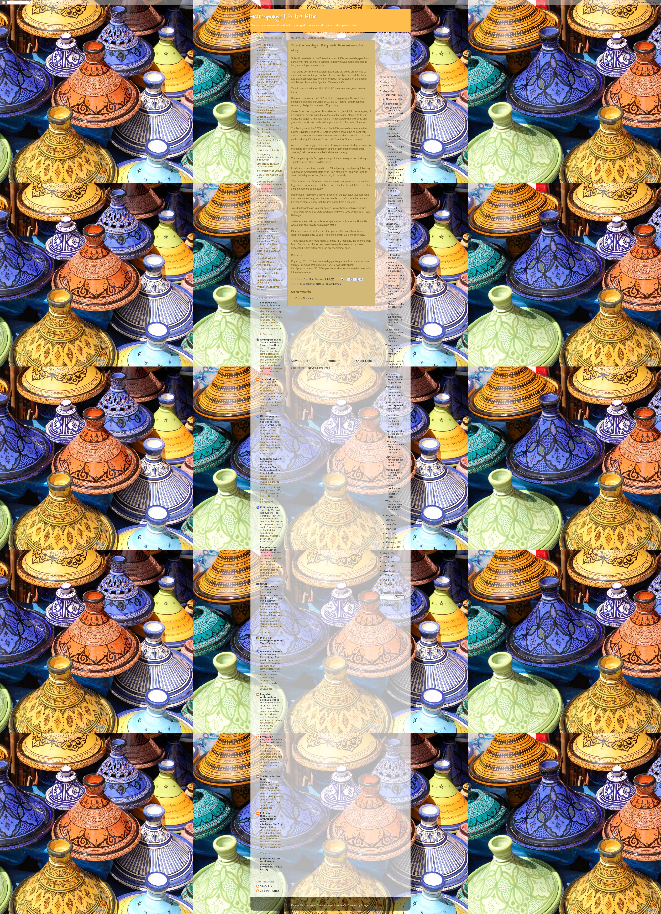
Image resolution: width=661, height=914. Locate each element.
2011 (386, 571)
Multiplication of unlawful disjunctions (270, 551)
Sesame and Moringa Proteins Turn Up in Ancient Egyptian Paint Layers (270, 346)
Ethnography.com (270, 459)
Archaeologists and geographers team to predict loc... (394, 392)
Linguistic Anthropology (268, 695)
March (390, 538)
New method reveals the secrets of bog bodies (394, 137)
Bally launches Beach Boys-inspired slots (271, 741)
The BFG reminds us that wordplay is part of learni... (394, 491)
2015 (386, 552)
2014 (386, 557)
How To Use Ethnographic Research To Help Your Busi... (393, 320)
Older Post (364, 361)
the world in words (271, 651)
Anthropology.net (270, 339)
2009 (386, 580)
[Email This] (348, 279)
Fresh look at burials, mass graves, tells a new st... (394, 199)
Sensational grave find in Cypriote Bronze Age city (393, 229)
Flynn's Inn (266, 737)
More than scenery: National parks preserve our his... (394, 304)
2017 (386, 86)
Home (332, 361)
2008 (386, 584)
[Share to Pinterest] (361, 279)
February (391, 542)
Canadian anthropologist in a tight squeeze (394, 160)
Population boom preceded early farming (394, 278)
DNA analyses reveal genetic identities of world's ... (394, 461)
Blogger (365, 905)
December (392, 95)
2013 (386, 561)
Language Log (268, 547)
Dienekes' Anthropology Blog (271, 639)
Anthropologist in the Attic (283, 17)
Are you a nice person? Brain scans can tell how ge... (394, 111)
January (391, 547)
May (388, 529)
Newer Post (299, 361)
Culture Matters (269, 507)
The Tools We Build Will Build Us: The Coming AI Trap (270, 513)
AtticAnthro (266, 886)
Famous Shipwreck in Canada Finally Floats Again (394, 266)
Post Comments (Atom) (318, 367)
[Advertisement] (331, 332)
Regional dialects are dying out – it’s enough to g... (394, 365)
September (392, 103)
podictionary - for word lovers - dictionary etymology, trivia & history (271, 864)
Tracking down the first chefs (394, 256)
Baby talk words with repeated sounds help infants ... (394, 406)
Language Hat (268, 302)
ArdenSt (341, 905)
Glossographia (268, 416)
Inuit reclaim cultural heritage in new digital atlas (392, 421)
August (390, 515)
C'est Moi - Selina (269, 891)
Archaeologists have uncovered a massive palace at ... (393, 245)
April (389, 533)
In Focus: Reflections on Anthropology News (268, 817)
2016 (386, 91)
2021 (386, 81)
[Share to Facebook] (358, 279)
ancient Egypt (307, 284)
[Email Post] (341, 279)
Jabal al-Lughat (269, 379)
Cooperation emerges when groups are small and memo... (394, 335)
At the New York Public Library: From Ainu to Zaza (270, 657)
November (392, 99)
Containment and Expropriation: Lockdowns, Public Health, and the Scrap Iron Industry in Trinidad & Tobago (271, 596)
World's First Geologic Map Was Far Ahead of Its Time (394, 475)
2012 (386, 566)
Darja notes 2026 (269, 382)
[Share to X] (354, 279)
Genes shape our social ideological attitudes (394, 124)
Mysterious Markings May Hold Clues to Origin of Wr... (394, 378)
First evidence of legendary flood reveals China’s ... (394, 173)
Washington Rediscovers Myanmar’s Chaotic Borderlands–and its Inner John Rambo (270, 467)
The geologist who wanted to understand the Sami (395, 289)
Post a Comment (304, 298)
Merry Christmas (268, 643)
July (388, 520)
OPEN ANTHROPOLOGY (270, 585)
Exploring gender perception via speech (394, 434)
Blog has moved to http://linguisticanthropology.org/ (271, 703)
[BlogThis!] (351, 279)
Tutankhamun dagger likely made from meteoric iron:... (393, 351)
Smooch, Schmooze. (271, 305)
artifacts (320, 284)
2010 (386, 575)
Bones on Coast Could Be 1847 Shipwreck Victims (394, 186)
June (389, 524)
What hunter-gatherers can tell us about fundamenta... (394, 505)
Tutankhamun (333, 284)
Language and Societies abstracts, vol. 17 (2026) (270, 422)
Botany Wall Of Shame (267, 783)
